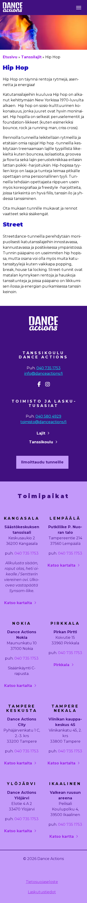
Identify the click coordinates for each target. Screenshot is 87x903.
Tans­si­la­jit (31, 57)
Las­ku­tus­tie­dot (42, 892)
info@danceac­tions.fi (43, 373)
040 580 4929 (48, 416)
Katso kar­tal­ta (18, 603)
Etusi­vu (10, 57)
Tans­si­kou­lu (41, 442)
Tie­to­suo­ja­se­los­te (42, 882)
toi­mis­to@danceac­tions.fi (43, 422)
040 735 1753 (48, 368)
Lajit (41, 433)
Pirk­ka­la (61, 665)
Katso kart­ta (61, 836)
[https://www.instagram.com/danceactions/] (47, 384)
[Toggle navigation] (78, 7)
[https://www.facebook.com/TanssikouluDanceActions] (39, 384)
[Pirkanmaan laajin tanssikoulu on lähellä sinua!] (13, 6)
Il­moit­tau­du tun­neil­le (42, 462)
